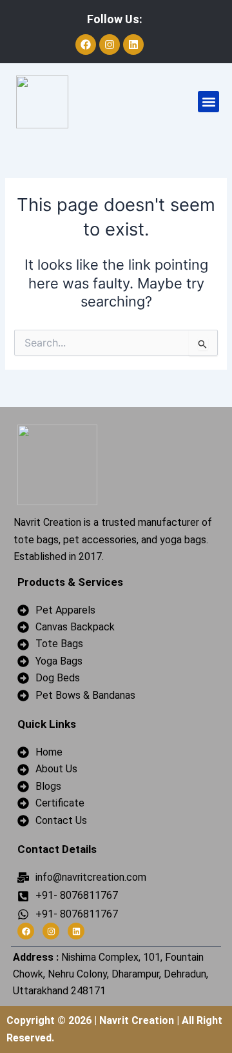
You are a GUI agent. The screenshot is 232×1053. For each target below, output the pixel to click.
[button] (208, 101)
